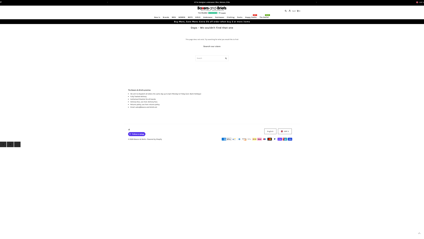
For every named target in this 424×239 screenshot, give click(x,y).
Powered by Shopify (154, 139)
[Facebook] (129, 130)
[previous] (3, 144)
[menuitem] (157, 17)
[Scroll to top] (419, 233)
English (270, 131)
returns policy (154, 104)
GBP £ (286, 131)
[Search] (285, 10)
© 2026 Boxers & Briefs (137, 139)
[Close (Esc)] (10, 144)
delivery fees (152, 102)
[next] (17, 144)
